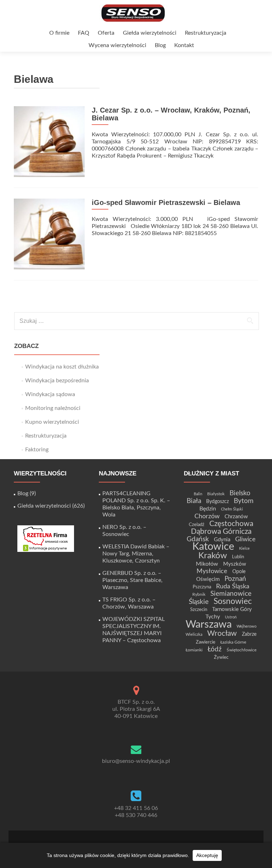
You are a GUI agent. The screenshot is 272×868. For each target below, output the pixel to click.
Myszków (234, 564)
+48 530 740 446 (136, 815)
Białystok (216, 494)
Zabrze (249, 634)
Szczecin (198, 609)
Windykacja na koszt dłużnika (62, 367)
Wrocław (222, 633)
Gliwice (245, 539)
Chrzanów (236, 516)
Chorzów (207, 516)
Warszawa (209, 624)
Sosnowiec (233, 601)
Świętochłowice (241, 650)
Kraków (212, 556)
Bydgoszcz (217, 501)
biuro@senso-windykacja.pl (136, 761)
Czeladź (196, 524)
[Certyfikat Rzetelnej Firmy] (45, 538)
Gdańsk (198, 539)
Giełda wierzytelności (149, 33)
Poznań (235, 578)
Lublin (238, 556)
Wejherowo (246, 626)
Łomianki (194, 650)
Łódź (215, 649)
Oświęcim (208, 579)
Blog (160, 45)
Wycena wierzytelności (117, 45)
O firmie (59, 33)
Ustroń (231, 617)
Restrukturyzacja (205, 33)
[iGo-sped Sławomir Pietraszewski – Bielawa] (49, 233)
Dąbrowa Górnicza (221, 531)
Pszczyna (202, 586)
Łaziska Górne (233, 642)
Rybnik (198, 594)
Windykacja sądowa (50, 394)
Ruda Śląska (232, 586)
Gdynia (222, 539)
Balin (198, 494)
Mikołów (207, 564)
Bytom (244, 501)
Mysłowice (212, 571)
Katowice (213, 547)
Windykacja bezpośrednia (57, 380)
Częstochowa (231, 523)
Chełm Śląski (232, 509)
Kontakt (184, 45)
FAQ (83, 33)
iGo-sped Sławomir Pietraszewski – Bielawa (166, 202)
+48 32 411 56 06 (136, 808)
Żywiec (221, 657)
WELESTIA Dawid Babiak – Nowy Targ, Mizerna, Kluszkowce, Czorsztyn (135, 554)
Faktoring (37, 449)
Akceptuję (207, 855)
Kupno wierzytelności (52, 422)
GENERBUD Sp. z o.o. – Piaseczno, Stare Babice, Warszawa (132, 580)
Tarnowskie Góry (232, 609)
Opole (238, 571)
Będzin (207, 509)
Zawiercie (205, 642)
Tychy (212, 616)
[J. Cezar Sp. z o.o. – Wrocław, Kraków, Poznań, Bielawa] (49, 141)
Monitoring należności (52, 408)
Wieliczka (194, 634)
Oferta (106, 33)
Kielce (244, 548)
